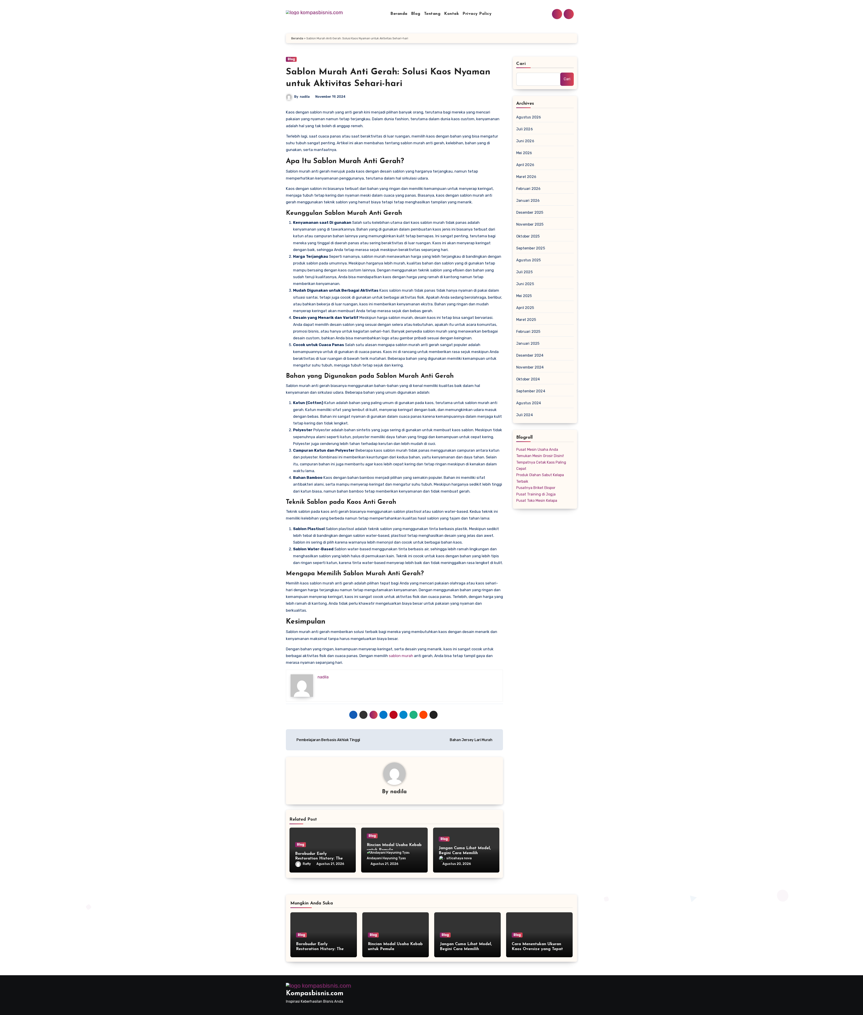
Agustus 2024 (528, 403)
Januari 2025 (527, 343)
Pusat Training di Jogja (536, 494)
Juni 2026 (525, 141)
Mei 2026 (524, 153)
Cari (521, 64)
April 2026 (525, 165)
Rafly (307, 864)
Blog (415, 14)
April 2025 (525, 308)
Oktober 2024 (528, 379)
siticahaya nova (459, 858)
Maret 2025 (526, 320)
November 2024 (530, 367)
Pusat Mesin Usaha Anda (537, 449)
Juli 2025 (524, 272)
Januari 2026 (528, 200)
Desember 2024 (530, 355)
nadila (305, 97)
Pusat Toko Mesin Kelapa (536, 500)
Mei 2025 (524, 296)
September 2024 (530, 391)
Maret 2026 (526, 177)
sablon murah (401, 655)
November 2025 (530, 224)
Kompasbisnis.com (314, 993)
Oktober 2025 (528, 236)
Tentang (432, 14)
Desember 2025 (529, 212)
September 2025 (530, 248)
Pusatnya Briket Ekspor (535, 488)
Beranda (398, 14)
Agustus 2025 (528, 260)
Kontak (451, 14)
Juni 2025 (525, 284)
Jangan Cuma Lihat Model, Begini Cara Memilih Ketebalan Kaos (465, 853)
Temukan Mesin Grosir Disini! (540, 456)
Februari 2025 (528, 331)
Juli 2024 (524, 415)
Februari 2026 (528, 189)
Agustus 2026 (528, 117)
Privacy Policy (477, 14)
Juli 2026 (524, 129)
